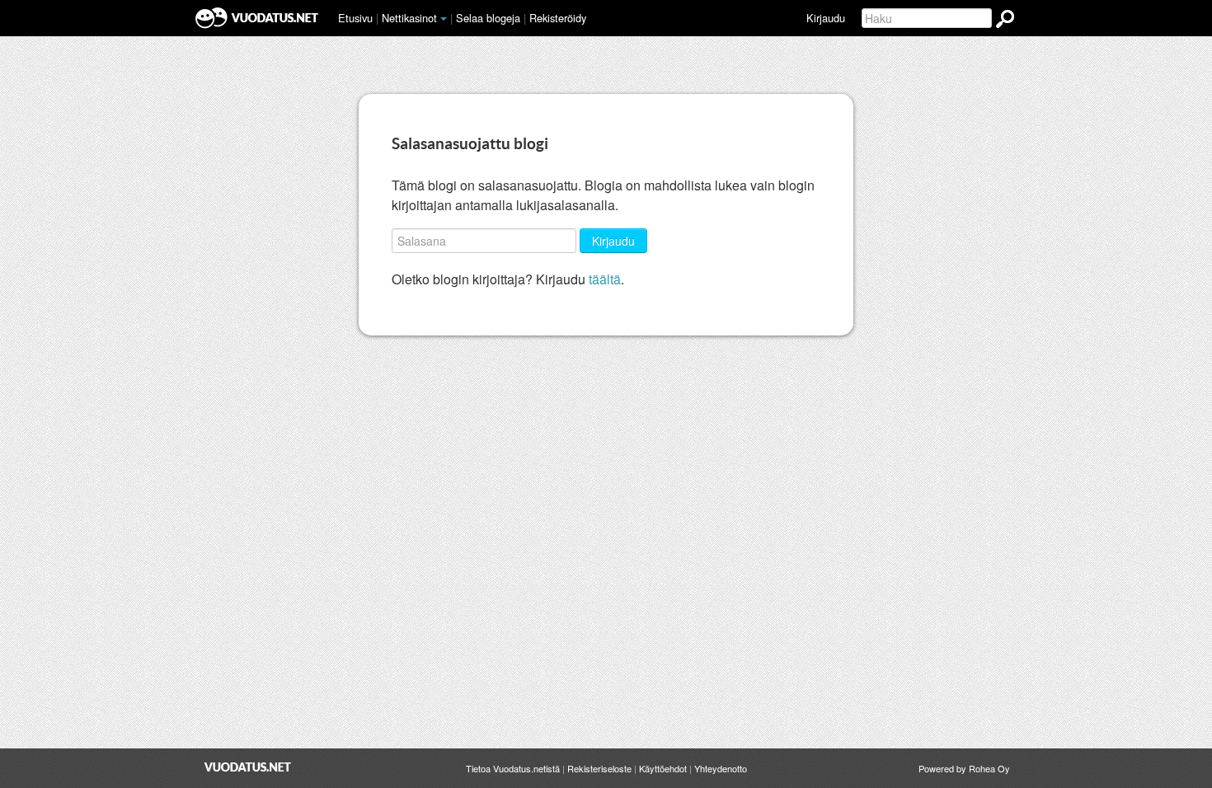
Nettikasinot (409, 18)
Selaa (488, 18)
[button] (443, 19)
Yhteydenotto (720, 768)
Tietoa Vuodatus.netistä (513, 768)
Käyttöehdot (663, 768)
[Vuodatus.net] (248, 767)
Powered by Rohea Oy (964, 768)
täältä (605, 279)
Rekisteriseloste (599, 768)
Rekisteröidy (557, 18)
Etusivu (355, 18)
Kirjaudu (825, 18)
